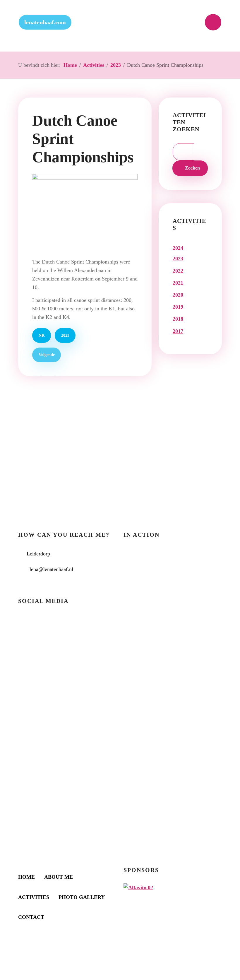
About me (58, 877)
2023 (65, 335)
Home (26, 877)
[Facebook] (27, 623)
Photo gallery (82, 897)
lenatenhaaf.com (45, 22)
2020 (178, 295)
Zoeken (192, 168)
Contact (31, 917)
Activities (33, 897)
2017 (178, 331)
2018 (178, 319)
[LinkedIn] (48, 623)
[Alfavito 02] (138, 887)
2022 (178, 271)
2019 (178, 307)
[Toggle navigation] (213, 22)
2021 (178, 283)
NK (42, 335)
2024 (178, 248)
